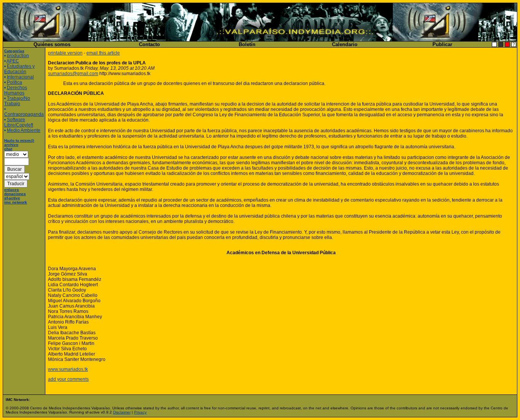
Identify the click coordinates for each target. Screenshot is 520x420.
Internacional (20, 77)
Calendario (344, 44)
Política (14, 82)
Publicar (442, 44)
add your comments (68, 379)
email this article (103, 53)
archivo (11, 145)
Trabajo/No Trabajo (17, 101)
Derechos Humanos (15, 90)
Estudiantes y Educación (19, 69)
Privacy (140, 412)
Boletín (247, 44)
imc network (15, 202)
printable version (65, 53)
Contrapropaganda (24, 114)
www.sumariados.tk (68, 369)
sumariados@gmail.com (73, 73)
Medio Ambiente (23, 130)
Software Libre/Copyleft (18, 122)
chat (8, 149)
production (18, 55)
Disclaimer (122, 412)
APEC (12, 61)
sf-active (12, 198)
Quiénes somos (51, 44)
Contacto (149, 44)
